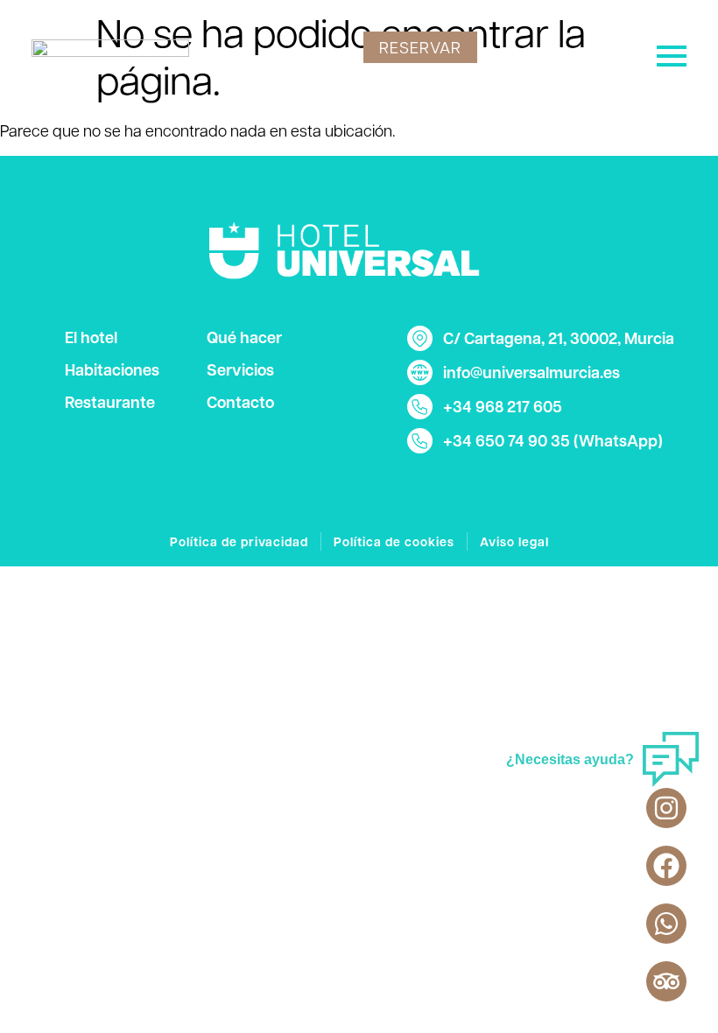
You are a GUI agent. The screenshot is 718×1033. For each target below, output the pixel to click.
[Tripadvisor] (666, 981)
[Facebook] (666, 866)
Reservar (420, 47)
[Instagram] (666, 808)
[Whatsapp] (666, 923)
